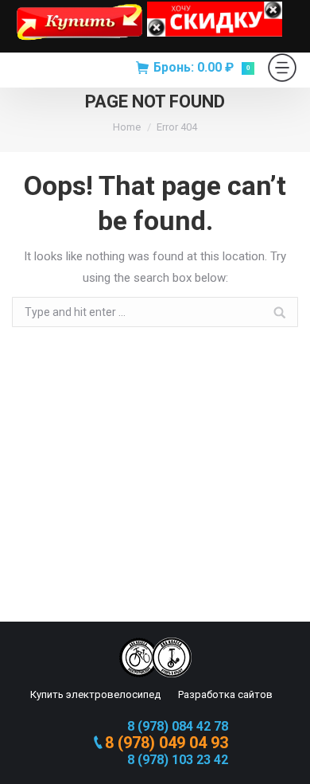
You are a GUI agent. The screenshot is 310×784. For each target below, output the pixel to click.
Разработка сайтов (224, 694)
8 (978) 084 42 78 (177, 726)
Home (127, 127)
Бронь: (201, 67)
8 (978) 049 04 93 (166, 742)
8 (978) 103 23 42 (177, 759)
